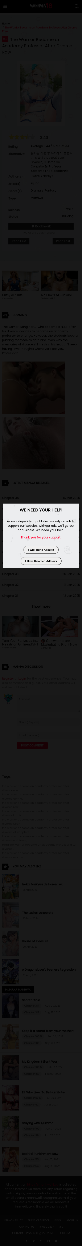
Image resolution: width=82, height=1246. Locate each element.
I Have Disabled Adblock (41, 560)
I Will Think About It (41, 549)
